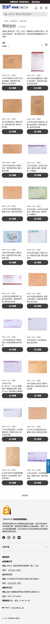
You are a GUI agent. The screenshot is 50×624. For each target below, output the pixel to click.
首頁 (6, 21)
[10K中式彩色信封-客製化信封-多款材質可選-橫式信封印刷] (12, 236)
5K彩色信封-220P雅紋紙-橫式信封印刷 (37, 341)
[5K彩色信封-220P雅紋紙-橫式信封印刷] (37, 323)
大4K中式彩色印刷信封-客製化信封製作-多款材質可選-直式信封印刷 (37, 124)
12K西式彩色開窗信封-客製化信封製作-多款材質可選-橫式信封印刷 (12, 299)
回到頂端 (25, 495)
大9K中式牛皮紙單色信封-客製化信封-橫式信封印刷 (12, 210)
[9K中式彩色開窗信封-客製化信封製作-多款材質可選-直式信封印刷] (37, 62)
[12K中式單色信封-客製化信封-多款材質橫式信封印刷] (12, 323)
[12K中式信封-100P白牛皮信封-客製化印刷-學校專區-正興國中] (37, 149)
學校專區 (13, 21)
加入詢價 (12, 88)
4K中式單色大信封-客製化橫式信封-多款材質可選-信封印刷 (37, 386)
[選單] (46, 7)
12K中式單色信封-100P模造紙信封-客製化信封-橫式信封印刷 (12, 432)
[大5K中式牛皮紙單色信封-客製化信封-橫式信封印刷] (37, 413)
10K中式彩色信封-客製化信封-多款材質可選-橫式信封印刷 (12, 255)
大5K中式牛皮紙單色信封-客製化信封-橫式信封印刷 (37, 431)
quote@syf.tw (17, 608)
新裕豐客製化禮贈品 (14, 618)
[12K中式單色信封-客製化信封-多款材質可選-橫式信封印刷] (12, 149)
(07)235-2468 (14, 570)
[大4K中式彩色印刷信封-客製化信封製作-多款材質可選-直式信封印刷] (37, 105)
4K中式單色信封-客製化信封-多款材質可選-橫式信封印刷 (12, 124)
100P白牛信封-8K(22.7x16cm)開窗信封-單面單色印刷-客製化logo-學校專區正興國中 (12, 387)
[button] (41, 7)
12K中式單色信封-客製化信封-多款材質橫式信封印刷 (12, 342)
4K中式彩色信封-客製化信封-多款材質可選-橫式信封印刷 (37, 255)
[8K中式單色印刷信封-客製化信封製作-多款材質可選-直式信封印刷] (37, 280)
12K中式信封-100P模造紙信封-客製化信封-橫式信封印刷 (37, 475)
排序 (3, 43)
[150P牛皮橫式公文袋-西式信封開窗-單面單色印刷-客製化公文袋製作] (12, 61)
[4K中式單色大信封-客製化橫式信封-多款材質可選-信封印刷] (37, 367)
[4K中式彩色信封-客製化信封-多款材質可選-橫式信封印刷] (37, 236)
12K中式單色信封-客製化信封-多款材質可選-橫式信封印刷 (12, 168)
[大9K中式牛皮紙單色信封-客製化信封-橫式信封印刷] (12, 192)
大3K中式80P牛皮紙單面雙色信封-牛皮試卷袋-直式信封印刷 (12, 475)
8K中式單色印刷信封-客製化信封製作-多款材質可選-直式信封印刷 (37, 299)
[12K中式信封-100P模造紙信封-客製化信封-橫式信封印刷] (37, 456)
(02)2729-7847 (14, 583)
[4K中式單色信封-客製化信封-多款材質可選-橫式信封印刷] (12, 105)
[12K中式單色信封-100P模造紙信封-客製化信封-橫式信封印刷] (12, 413)
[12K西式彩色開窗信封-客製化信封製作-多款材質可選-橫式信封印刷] (12, 280)
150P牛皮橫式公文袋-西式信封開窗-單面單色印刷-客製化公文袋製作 (12, 81)
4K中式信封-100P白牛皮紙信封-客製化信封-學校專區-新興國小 (37, 212)
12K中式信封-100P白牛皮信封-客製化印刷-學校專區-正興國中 (37, 168)
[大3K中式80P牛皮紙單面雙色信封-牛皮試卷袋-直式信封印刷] (12, 456)
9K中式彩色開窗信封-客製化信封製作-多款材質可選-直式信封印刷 (37, 81)
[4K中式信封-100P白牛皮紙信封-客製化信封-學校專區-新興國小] (37, 192)
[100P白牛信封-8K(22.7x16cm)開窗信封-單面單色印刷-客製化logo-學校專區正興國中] (12, 367)
